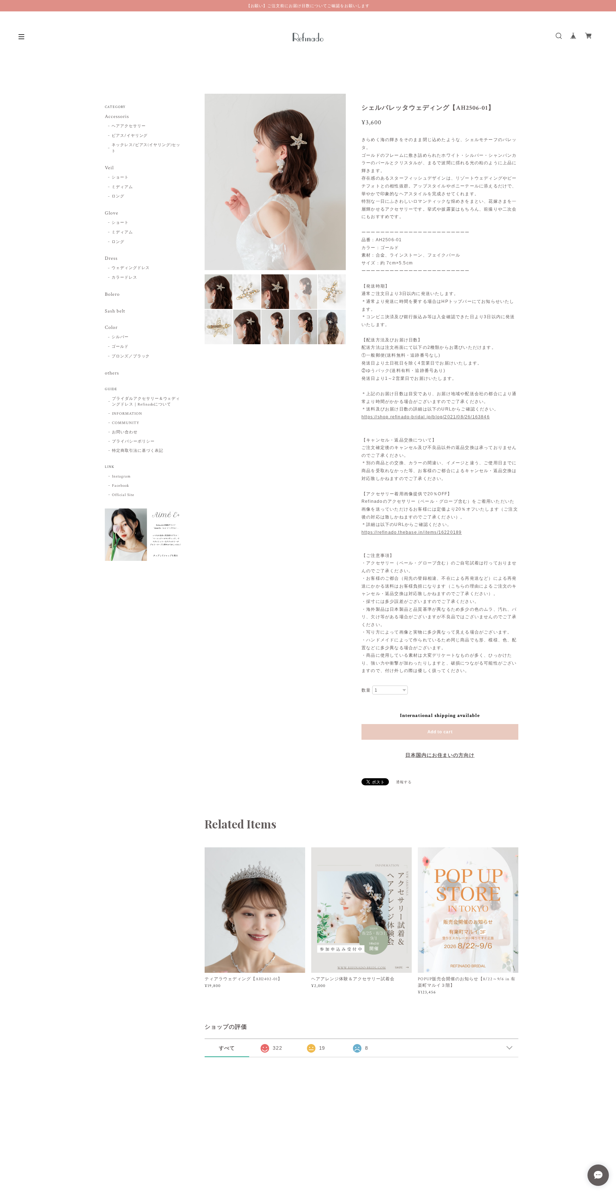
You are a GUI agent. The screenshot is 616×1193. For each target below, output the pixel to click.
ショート (120, 177)
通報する (404, 782)
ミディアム (122, 187)
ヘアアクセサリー (129, 126)
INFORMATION (127, 413)
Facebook (120, 485)
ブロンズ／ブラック (131, 356)
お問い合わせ (125, 432)
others (112, 373)
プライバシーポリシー (133, 441)
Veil (109, 168)
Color (111, 328)
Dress (111, 258)
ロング (118, 196)
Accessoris (117, 117)
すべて (227, 1048)
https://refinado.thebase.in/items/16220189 (411, 532)
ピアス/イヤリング (130, 135)
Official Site (123, 494)
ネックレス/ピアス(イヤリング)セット (146, 148)
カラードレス (124, 277)
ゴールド (120, 346)
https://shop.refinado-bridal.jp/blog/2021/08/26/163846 (425, 416)
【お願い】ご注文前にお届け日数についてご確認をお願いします (308, 6)
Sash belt (115, 311)
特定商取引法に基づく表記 (137, 450)
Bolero (112, 294)
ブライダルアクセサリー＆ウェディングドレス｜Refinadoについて (146, 401)
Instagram (121, 476)
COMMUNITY (125, 422)
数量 (366, 690)
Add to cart (440, 731)
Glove (111, 213)
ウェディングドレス (131, 267)
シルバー (120, 337)
